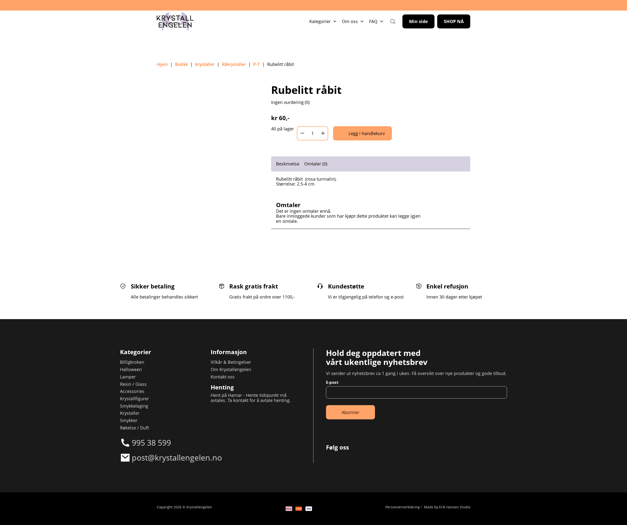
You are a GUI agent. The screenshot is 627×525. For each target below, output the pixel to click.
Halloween (131, 369)
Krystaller (205, 64)
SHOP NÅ (454, 21)
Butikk (181, 64)
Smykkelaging (134, 406)
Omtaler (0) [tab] (315, 164)
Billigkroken (132, 362)
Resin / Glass (133, 384)
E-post (332, 382)
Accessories (132, 391)
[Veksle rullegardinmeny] (335, 21)
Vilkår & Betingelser (231, 362)
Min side (418, 21)
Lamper (128, 376)
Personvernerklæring (403, 507)
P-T (256, 64)
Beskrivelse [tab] (287, 164)
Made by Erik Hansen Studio (447, 507)
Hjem (162, 64)
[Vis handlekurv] (607, 505)
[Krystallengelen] (175, 22)
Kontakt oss (223, 376)
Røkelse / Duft (134, 427)
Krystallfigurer (134, 398)
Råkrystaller (234, 64)
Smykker (128, 420)
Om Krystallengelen (231, 369)
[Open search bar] (392, 21)
